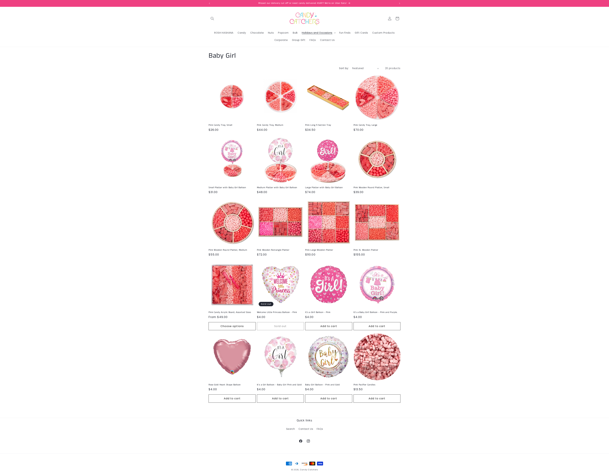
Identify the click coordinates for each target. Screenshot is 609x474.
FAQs (320, 429)
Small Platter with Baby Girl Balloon (227, 187)
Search (290, 429)
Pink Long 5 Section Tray (318, 125)
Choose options (232, 326)
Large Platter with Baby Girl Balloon (324, 187)
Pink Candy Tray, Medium (270, 125)
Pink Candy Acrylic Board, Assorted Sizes (230, 312)
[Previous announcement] (209, 3)
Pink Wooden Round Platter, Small (371, 187)
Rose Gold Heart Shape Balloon (225, 384)
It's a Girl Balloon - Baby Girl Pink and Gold (279, 384)
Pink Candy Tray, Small (220, 125)
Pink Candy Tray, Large (365, 125)
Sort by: (344, 68)
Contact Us (305, 429)
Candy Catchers (309, 469)
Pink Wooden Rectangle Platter (273, 250)
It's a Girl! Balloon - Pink (318, 312)
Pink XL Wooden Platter (366, 250)
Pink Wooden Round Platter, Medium (228, 250)
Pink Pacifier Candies (364, 384)
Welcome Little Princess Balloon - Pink (277, 312)
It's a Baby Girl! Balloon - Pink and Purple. (376, 312)
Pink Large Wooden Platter (319, 250)
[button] (212, 18)
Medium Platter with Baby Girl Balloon (277, 187)
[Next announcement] (399, 3)
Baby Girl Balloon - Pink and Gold (322, 384)
